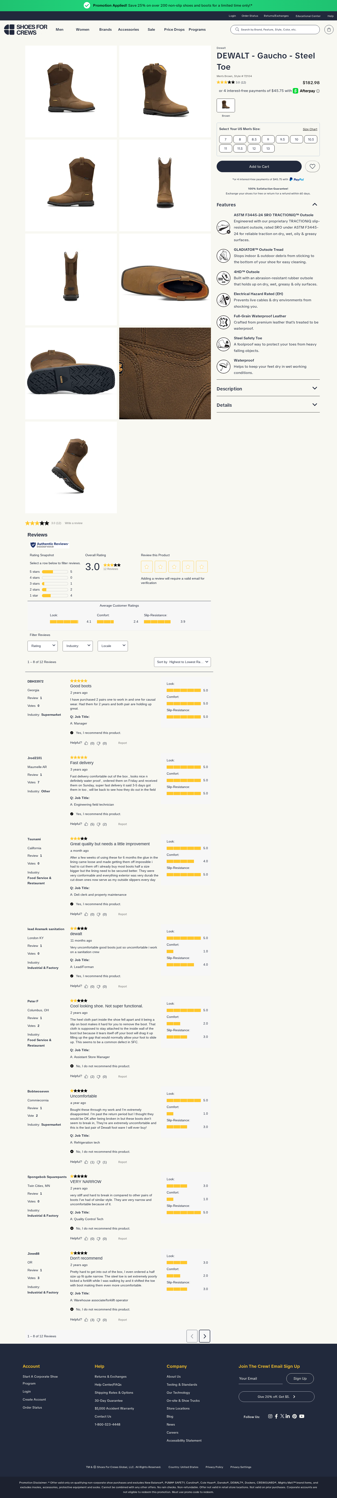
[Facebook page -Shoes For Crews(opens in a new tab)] (277, 1416)
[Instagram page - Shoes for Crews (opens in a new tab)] (271, 1416)
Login (232, 16)
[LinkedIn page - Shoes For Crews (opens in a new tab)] (289, 1416)
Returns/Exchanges (276, 16)
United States (189, 1467)
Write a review (74, 523)
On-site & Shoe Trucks (183, 1401)
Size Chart (310, 129)
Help (331, 16)
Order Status (250, 16)
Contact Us (103, 1416)
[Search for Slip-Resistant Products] (237, 29)
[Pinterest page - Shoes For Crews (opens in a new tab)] (295, 1416)
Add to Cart (259, 166)
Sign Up (300, 1378)
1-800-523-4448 (107, 1424)
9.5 (282, 139)
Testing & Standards (182, 1384)
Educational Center (308, 16)
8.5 (254, 139)
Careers (172, 1432)
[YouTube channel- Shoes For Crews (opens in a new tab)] (302, 1416)
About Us (174, 1376)
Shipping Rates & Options (114, 1392)
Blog (170, 1416)
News (171, 1424)
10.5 (311, 139)
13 (268, 148)
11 (225, 148)
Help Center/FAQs (108, 1384)
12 (254, 148)
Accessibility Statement (184, 1440)
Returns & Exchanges (111, 1376)
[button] (268, 204)
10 (296, 139)
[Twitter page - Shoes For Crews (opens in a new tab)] (283, 1416)
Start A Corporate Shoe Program (40, 1379)
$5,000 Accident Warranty (114, 1408)
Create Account (34, 1399)
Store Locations (178, 1408)
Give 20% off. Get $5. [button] (274, 1397)
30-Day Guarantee (109, 1401)
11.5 (240, 148)
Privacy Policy (214, 1467)
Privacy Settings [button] (240, 1467)
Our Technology (178, 1392)
